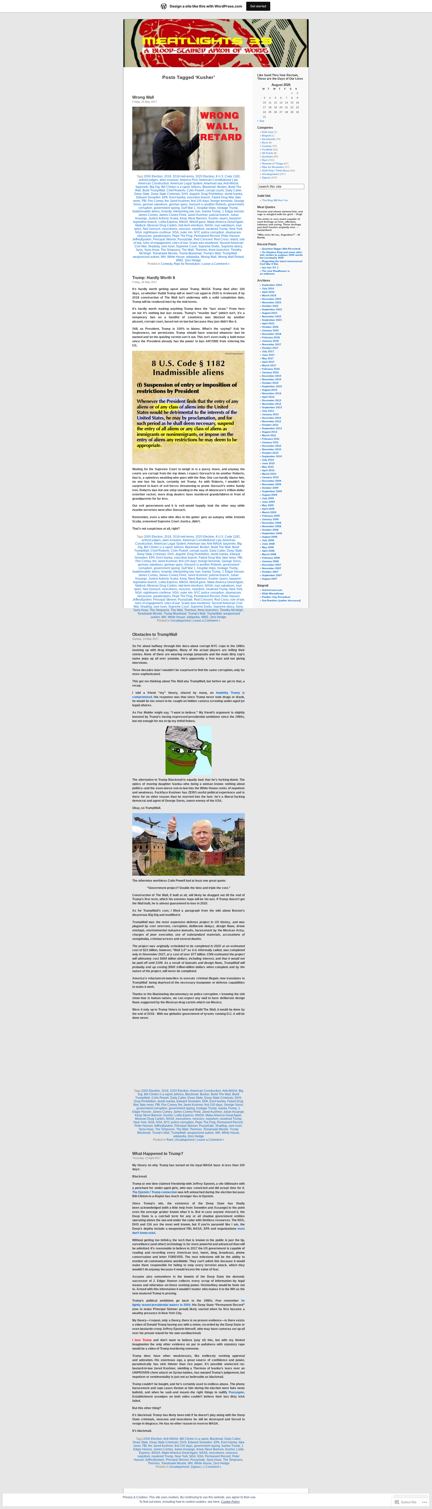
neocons (184, 229)
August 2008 (269, 536)
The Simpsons (170, 250)
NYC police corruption (209, 232)
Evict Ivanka (177, 197)
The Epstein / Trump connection (154, 1192)
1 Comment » (212, 1467)
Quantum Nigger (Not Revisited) (281, 248)
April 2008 (268, 550)
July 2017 (268, 351)
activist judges (148, 180)
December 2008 (271, 522)
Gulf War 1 (188, 208)
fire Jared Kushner (177, 201)
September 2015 (272, 386)
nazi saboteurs (224, 225)
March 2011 (269, 435)
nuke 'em (186, 232)
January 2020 (270, 330)
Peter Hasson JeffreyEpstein (153, 1126)
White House (176, 257)
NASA (209, 225)
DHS (185, 194)
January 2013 (270, 414)
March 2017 (269, 365)
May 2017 (268, 358)
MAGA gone (198, 222)
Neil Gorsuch (151, 229)
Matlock (140, 225)
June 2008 (268, 543)
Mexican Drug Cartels (162, 225)
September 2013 (272, 407)
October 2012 (270, 424)
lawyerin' (235, 218)
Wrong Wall (143, 97)
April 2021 (268, 323)
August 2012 (269, 431)
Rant (169, 1139)
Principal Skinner (164, 239)
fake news (229, 557)
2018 (167, 176)
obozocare (144, 236)
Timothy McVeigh (231, 610)
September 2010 (272, 456)
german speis (178, 204)
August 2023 (269, 313)
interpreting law (183, 211)
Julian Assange (233, 1112)
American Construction (153, 183)
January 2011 (270, 442)
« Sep (260, 120)
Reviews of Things (272, 163)
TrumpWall (229, 253)
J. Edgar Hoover (233, 211)
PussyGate (185, 239)
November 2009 (271, 484)
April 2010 (268, 470)
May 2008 (268, 547)
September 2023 (272, 309)
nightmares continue (157, 232)
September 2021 (272, 320)
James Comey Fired (172, 215)
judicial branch (219, 215)
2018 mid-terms (183, 176)
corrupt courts (215, 190)
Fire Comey (155, 201)
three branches (219, 250)
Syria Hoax (151, 250)
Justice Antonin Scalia (163, 218)
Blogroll (266, 135)
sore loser (167, 246)
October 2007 (270, 571)
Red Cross (221, 239)
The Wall (188, 250)
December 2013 (271, 400)
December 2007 (271, 564)
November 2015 (271, 379)
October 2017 (270, 348)
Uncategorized (180, 620)
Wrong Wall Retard (231, 257)
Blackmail (209, 187)
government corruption (151, 1108)
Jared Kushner (198, 215)
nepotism (198, 229)
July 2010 (268, 459)
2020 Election (205, 176)
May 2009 (268, 505)
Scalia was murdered (203, 243)
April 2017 (268, 362)
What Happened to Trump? (157, 1153)
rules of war (180, 243)
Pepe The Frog (182, 236)
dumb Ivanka (233, 194)
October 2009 (270, 487)
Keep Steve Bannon (193, 218)
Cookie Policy (230, 1502)
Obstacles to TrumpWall (154, 634)
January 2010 (270, 477)
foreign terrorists (221, 201)
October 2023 (270, 306)
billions (196, 187)
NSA (175, 232)
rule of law (237, 599)
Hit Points (267, 153)
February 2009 (271, 515)
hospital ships (206, 208)
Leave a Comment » (216, 264)
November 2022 (271, 316)
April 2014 (268, 396)
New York (235, 229)
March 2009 (269, 512)
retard (234, 239)
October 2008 (270, 529)
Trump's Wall (212, 253)
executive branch (198, 197)
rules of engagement (157, 243)
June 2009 (268, 501)
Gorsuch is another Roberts (207, 204)
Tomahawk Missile (165, 253)
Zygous (196, 1467)
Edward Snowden (148, 197)
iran (197, 211)
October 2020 (270, 327)
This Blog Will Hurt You (275, 200)
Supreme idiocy (231, 246)
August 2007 (269, 578)
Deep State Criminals (165, 194)
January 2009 (270, 519)
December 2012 (271, 417)
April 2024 (268, 292)
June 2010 (268, 463)
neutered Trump (217, 229)
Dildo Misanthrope (273, 593)
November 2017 (271, 344)
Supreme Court (186, 246)
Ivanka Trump (211, 211)
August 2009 (269, 494)
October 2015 (270, 382)
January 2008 (270, 561)
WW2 (179, 260)
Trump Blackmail (190, 253)
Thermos (201, 250)
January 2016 (270, 372)
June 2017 (268, 355)
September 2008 (272, 533)
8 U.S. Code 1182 (228, 176)
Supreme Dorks (209, 246)
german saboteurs (155, 204)
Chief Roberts (175, 190)
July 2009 (268, 498)
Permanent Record (207, 236)
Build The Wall (221, 547)
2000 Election (153, 176)
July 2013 (268, 410)
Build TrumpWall (153, 190)
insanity (166, 211)
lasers (224, 218)
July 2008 (268, 540)
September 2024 (272, 285)
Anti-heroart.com (272, 590)
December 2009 (271, 480)
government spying (167, 208)
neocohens (169, 229)
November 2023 (271, 302)
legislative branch (145, 222)
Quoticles (267, 156)
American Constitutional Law (218, 180)
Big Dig (155, 187)
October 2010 (270, 452)
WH (163, 257)
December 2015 (271, 376)
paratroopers (162, 236)
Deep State (142, 194)
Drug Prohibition (212, 194)
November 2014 (271, 393)
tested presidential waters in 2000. (166, 1305)
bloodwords (268, 139)
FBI (144, 201)
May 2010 (268, 466)
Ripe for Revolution (187, 264)
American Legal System (186, 183)
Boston (222, 187)
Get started (258, 6)
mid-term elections (190, 225)
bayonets (142, 187)
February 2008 (271, 557)
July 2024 (268, 288)
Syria (139, 250)
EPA (165, 197)
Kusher (213, 218)
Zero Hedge (193, 260)
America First (189, 180)
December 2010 (271, 445)
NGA (138, 232)
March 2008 (269, 554)
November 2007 (271, 568)
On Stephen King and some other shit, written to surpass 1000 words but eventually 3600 (281, 255)
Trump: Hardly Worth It (153, 278)
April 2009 (268, 508)
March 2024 (269, 295)
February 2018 (271, 337)
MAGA (183, 222)
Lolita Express (168, 222)
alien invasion (169, 180)
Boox (265, 142)
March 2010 (269, 473)
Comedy (166, 264)
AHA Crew (267, 132)
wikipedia (192, 257)
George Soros (231, 561)
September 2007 (272, 575)
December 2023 (271, 299)
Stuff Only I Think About (276, 170)
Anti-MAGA (230, 183)
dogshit (195, 194)
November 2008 (271, 526)
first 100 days (200, 201)
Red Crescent (203, 239)
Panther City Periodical (276, 597)
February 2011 (271, 438)
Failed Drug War (223, 197)
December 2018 (271, 334)
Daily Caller (233, 190)
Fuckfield (267, 149)
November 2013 (271, 403)
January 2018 (270, 341)
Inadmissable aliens (146, 211)
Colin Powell (195, 190)
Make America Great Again (225, 222)
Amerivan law (213, 183)
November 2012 (271, 421)
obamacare (233, 232)
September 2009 (272, 491)
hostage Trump (227, 208)
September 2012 (272, 428)
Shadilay (154, 246)
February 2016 (271, 369)
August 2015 (269, 389)
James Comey (148, 215)
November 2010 (271, 449)
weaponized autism (146, 257)
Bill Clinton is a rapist (175, 187)
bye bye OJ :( (270, 267)
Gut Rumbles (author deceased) (281, 600)
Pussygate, (237, 1392)
